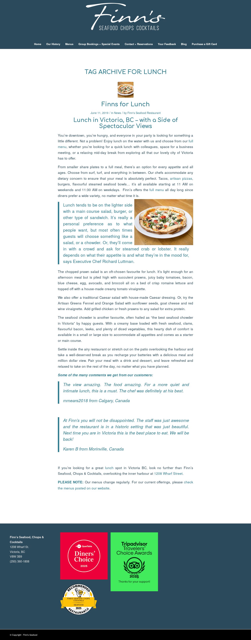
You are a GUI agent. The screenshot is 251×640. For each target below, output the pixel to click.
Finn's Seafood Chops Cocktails (78, 600)
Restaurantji (78, 608)
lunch (109, 467)
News (117, 113)
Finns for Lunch (126, 104)
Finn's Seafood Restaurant (144, 113)
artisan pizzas (181, 178)
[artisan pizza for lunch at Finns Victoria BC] (126, 90)
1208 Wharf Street (168, 473)
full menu (156, 189)
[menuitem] (38, 44)
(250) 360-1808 (19, 561)
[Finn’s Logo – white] (125, 19)
